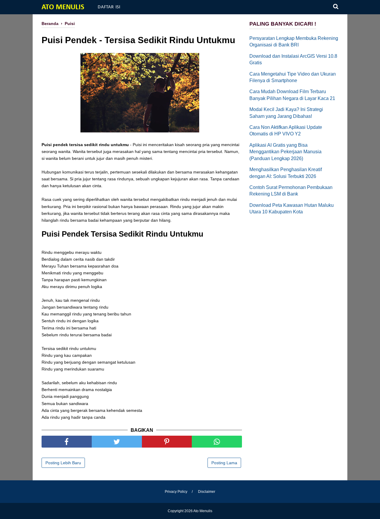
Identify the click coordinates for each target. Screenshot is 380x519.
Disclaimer (206, 492)
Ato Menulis (63, 7)
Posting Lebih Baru (63, 462)
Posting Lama (224, 462)
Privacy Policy (176, 492)
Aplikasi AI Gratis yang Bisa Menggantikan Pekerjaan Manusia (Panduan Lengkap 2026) (285, 152)
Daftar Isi (109, 7)
